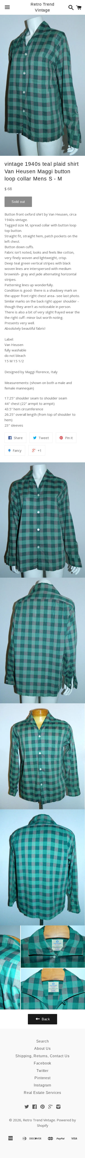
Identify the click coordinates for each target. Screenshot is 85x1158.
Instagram (42, 1085)
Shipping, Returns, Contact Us (42, 1056)
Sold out (18, 202)
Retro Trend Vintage (42, 7)
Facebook (42, 1063)
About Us (42, 1048)
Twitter (42, 1071)
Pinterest (42, 1078)
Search (42, 1041)
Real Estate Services (42, 1093)
